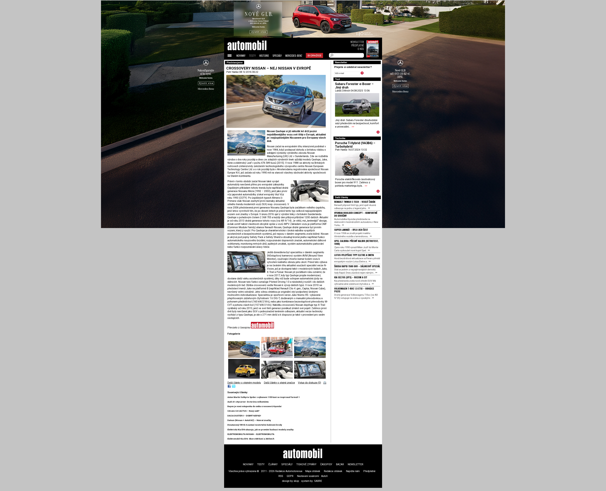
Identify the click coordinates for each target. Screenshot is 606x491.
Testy (252, 56)
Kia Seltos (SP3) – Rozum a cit (350, 277)
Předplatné (357, 45)
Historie (264, 56)
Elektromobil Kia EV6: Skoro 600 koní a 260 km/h (250, 439)
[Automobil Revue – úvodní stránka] (251, 63)
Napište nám (353, 471)
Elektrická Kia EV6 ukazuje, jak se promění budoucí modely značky (260, 429)
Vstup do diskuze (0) (309, 382)
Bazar (340, 464)
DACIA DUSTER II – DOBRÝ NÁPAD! (244, 416)
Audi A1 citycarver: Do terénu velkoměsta (248, 402)
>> (353, 126)
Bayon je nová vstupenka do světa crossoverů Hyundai (254, 406)
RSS (280, 476)
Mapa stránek (312, 471)
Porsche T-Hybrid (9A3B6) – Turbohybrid (355, 144)
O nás (361, 49)
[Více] (378, 132)
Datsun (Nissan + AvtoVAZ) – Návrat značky (249, 420)
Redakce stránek (333, 471)
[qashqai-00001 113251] (244, 357)
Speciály (277, 56)
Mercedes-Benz (293, 56)
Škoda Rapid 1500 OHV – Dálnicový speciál (357, 266)
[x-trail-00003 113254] (277, 357)
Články (273, 464)
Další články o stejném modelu (244, 382)
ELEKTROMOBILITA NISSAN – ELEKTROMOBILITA (250, 434)
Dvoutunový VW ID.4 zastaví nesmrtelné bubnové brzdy (254, 425)
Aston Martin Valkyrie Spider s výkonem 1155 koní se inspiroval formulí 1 (263, 397)
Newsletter (357, 42)
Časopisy (326, 464)
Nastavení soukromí (308, 476)
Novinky (240, 56)
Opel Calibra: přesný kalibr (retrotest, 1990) (356, 242)
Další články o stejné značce (279, 382)
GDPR (290, 476)
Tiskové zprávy (306, 464)
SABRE (318, 480)
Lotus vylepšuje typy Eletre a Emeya (354, 255)
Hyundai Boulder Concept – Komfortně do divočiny (355, 214)
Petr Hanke (232, 71)
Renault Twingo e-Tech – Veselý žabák (354, 201)
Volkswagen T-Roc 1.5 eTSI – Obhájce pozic (354, 290)
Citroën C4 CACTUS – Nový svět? (243, 411)
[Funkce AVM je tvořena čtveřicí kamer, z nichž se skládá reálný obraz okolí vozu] (310, 377)
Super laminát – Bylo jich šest (351, 229)
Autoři (324, 476)
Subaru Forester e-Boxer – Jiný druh (354, 85)
